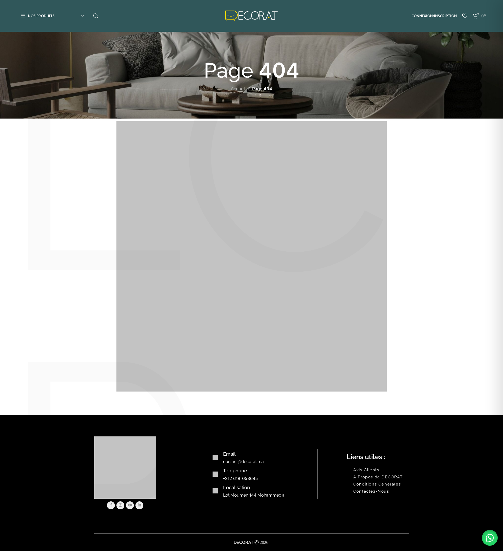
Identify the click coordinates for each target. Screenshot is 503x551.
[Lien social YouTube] (130, 505)
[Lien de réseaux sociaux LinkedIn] (139, 505)
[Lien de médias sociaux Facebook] (111, 505)
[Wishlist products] (464, 16)
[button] (490, 538)
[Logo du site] (251, 15)
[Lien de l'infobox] (264, 457)
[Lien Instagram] (120, 505)
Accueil (238, 88)
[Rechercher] (96, 16)
